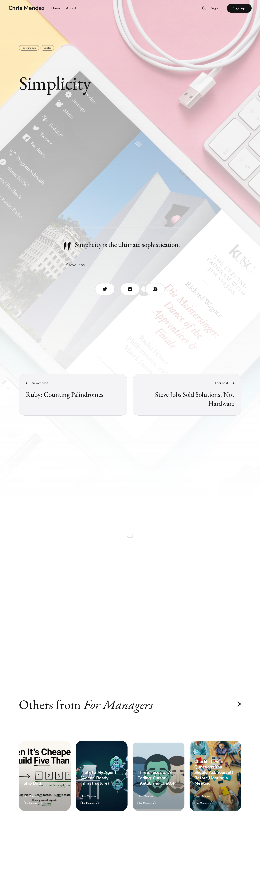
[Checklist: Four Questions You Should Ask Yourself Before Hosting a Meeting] (215, 776)
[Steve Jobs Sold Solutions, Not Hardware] (187, 395)
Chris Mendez (26, 8)
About (71, 8)
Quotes (47, 47)
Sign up (239, 8)
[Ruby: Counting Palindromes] (73, 395)
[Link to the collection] (232, 704)
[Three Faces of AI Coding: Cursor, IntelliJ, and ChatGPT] (158, 776)
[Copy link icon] (155, 289)
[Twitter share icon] (105, 289)
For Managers (29, 47)
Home (56, 8)
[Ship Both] (45, 776)
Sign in (216, 8)
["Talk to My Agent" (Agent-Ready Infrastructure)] (102, 776)
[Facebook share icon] (130, 289)
